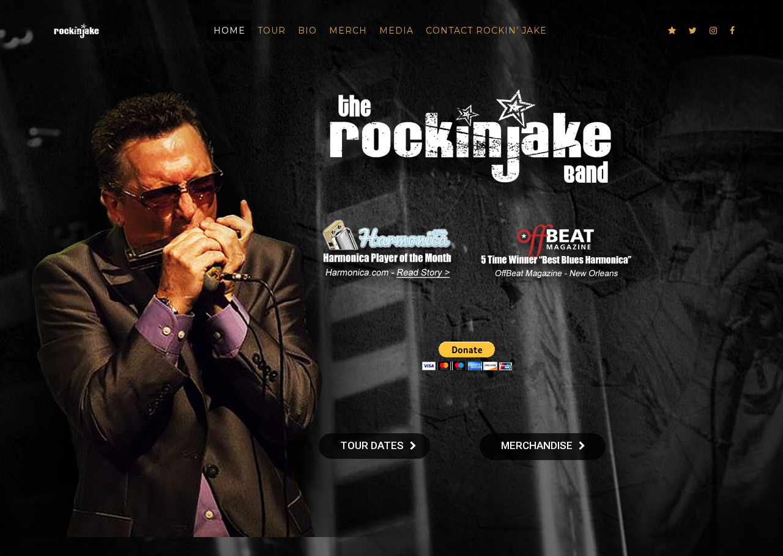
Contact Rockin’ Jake (486, 30)
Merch (348, 30)
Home (229, 30)
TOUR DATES (372, 445)
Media (396, 30)
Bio (307, 30)
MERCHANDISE (537, 445)
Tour (272, 30)
